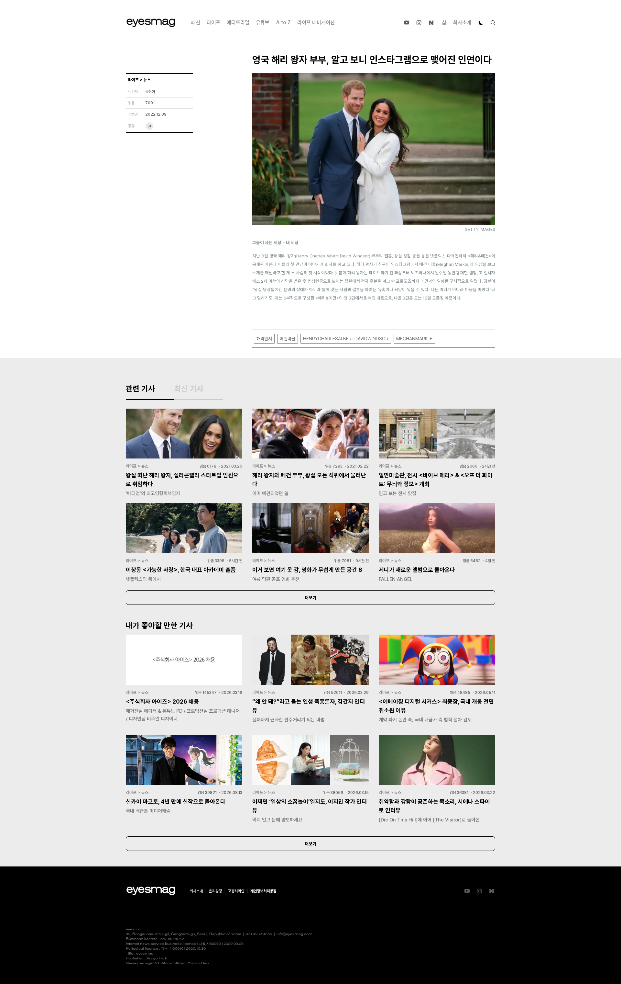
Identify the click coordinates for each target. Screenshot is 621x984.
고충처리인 (236, 891)
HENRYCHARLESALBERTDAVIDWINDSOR (345, 338)
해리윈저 (264, 338)
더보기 (310, 597)
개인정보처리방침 (263, 891)
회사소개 (462, 22)
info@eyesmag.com (294, 934)
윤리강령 (215, 891)
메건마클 (287, 338)
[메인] (151, 23)
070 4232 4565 (259, 934)
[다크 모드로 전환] (481, 23)
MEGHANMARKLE (414, 338)
